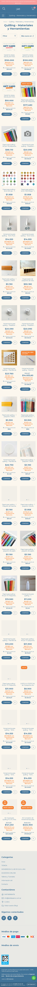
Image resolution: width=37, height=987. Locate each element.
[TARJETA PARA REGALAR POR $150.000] (15, 74)
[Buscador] (3, 9)
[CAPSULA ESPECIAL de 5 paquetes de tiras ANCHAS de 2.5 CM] (33, 702)
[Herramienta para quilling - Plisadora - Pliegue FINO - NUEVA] (33, 163)
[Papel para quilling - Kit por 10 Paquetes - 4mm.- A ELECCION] (15, 613)
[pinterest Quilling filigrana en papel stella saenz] (15, 918)
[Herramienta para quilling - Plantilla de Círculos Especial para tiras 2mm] (15, 658)
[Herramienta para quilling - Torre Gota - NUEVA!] (33, 253)
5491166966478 (9, 894)
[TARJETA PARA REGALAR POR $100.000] (33, 74)
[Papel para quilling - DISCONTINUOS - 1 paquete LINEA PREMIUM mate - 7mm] (33, 434)
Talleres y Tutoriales (8, 877)
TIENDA (4, 865)
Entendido (31, 984)
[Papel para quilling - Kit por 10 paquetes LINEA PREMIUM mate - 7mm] (33, 658)
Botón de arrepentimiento (15, 976)
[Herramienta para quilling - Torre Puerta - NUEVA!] (15, 253)
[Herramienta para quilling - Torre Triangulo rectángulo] (15, 792)
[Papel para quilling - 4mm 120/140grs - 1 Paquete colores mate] (33, 208)
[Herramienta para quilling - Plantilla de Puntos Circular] (15, 478)
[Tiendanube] (7, 979)
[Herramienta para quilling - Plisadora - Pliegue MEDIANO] (15, 342)
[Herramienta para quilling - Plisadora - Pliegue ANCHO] (33, 342)
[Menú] (3, 15)
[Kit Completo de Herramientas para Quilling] (33, 838)
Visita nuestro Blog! (11, 906)
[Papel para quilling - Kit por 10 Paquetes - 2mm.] (15, 702)
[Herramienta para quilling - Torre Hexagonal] (15, 747)
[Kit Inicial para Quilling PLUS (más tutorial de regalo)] (15, 838)
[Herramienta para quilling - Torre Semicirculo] (33, 792)
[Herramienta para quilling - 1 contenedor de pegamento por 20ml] (33, 613)
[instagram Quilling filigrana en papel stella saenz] (3, 918)
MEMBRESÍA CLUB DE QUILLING (13, 869)
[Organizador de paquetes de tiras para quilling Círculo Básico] (33, 298)
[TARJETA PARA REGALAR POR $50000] (15, 114)
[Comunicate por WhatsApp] (34, 978)
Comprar (6, 297)
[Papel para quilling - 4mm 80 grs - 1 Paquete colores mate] (15, 208)
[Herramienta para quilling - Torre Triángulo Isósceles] (33, 747)
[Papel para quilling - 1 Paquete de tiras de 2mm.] (15, 523)
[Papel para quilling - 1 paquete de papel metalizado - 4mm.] (15, 568)
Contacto (4, 884)
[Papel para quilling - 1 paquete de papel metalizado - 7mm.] (33, 568)
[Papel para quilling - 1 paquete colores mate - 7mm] (33, 523)
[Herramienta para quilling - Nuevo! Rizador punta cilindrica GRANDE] (33, 389)
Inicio (5, 22)
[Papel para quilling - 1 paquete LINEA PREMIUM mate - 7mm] (33, 478)
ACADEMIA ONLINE (8, 873)
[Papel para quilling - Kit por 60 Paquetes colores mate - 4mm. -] (33, 119)
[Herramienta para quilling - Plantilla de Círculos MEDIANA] (15, 387)
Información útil (6, 880)
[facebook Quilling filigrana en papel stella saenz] (9, 918)
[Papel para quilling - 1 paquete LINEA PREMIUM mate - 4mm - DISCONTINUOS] (15, 434)
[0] (33, 9)
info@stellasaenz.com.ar (12, 898)
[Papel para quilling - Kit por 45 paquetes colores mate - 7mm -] (15, 163)
